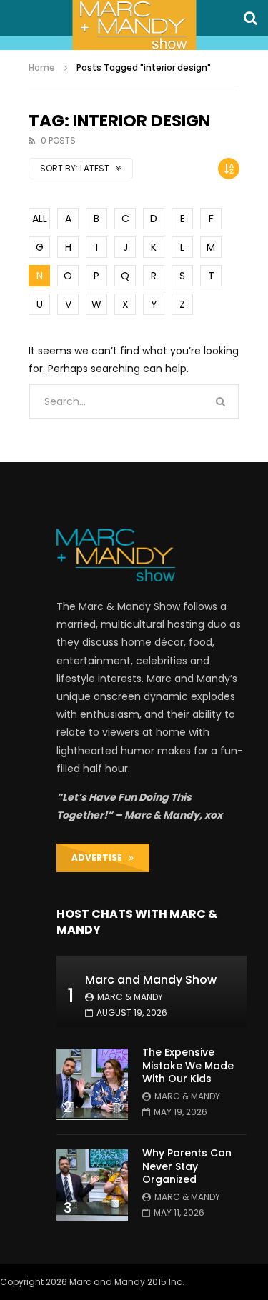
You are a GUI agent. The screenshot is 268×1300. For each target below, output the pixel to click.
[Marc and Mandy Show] (134, 25)
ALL (39, 218)
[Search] (250, 18)
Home (42, 67)
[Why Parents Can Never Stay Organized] (92, 1185)
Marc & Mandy (130, 997)
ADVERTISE (100, 857)
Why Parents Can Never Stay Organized (187, 1166)
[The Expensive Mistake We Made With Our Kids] (92, 1084)
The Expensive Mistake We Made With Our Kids (188, 1065)
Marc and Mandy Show (151, 979)
